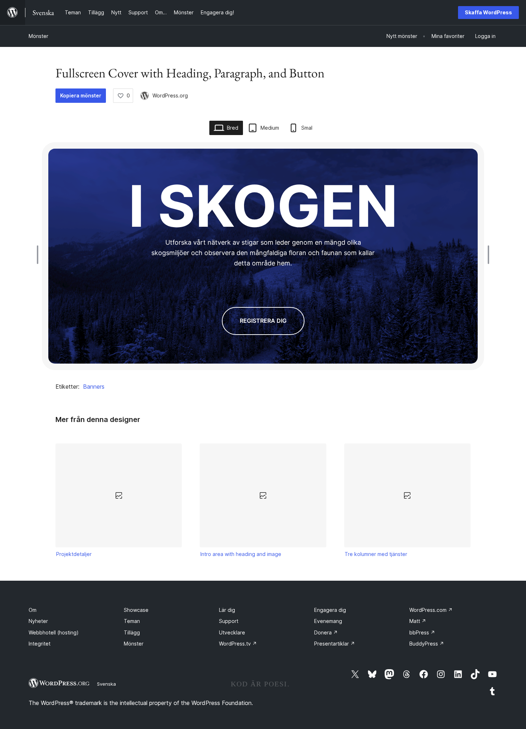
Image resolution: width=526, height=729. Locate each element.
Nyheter (38, 621)
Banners (93, 386)
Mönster (38, 36)
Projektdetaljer (74, 554)
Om (32, 610)
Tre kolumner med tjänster (376, 554)
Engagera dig (330, 610)
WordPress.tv (238, 644)
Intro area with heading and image (240, 554)
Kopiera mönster (80, 95)
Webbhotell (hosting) (54, 632)
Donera (326, 632)
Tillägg (132, 632)
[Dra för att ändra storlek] (39, 254)
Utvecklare (232, 632)
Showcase (136, 610)
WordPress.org (170, 95)
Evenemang (328, 621)
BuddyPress (426, 644)
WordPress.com (431, 610)
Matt (417, 621)
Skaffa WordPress (488, 12)
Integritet (39, 644)
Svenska (106, 684)
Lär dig (227, 610)
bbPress (422, 632)
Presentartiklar (334, 644)
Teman (132, 621)
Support (228, 621)
